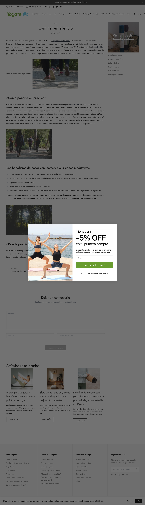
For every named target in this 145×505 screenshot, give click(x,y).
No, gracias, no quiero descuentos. (95, 273)
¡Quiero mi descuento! (95, 265)
